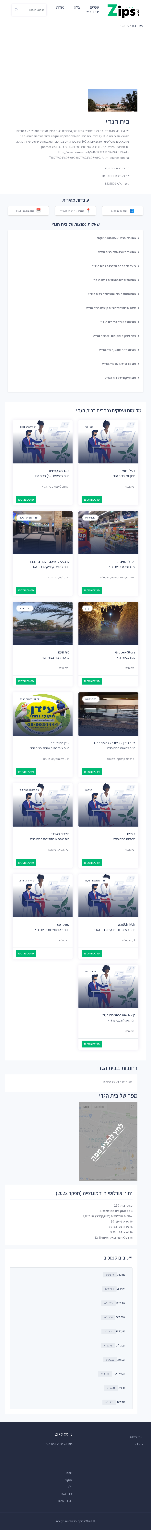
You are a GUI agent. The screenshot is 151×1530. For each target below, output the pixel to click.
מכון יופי (89, 426)
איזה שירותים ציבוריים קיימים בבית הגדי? (111, 308)
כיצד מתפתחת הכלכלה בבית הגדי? (114, 266)
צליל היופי (128, 471)
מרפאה (88, 789)
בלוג (77, 7)
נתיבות (121, 1275)
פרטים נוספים (92, 499)
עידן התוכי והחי (59, 743)
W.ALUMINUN (126, 924)
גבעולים (120, 1345)
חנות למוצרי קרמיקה (28, 517)
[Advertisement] (75, 58)
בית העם (63, 652)
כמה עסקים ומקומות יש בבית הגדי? (114, 336)
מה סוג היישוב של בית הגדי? (119, 364)
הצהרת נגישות (65, 1501)
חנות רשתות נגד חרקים (95, 880)
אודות (60, 7)
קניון (87, 608)
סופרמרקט (90, 517)
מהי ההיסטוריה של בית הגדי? (118, 322)
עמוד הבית (137, 25)
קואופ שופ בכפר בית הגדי (118, 1015)
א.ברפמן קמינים (59, 471)
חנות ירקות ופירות (27, 880)
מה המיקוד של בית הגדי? (120, 378)
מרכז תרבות (24, 608)
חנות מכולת (90, 971)
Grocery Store (125, 652)
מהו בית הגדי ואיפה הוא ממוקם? (116, 238)
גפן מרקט (63, 924)
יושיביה (121, 1289)
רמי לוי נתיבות (126, 561)
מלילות (121, 1402)
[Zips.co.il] (123, 11)
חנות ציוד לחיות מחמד (29, 699)
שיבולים (120, 1317)
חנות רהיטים (90, 699)
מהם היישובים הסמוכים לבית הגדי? (114, 280)
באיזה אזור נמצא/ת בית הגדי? (117, 350)
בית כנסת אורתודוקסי (29, 789)
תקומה (121, 1359)
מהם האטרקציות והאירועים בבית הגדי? (112, 294)
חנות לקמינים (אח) (27, 426)
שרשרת (120, 1303)
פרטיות (139, 1443)
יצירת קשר (92, 11)
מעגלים (120, 1331)
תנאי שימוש (136, 1437)
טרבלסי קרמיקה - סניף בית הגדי (49, 561)
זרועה (122, 1388)
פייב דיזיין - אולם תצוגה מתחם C (114, 743)
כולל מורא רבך (60, 834)
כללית (131, 834)
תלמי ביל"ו (119, 1374)
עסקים (69, 1480)
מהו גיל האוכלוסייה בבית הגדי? (117, 252)
